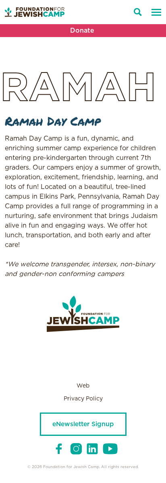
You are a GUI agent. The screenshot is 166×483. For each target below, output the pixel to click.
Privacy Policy (83, 399)
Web (83, 386)
